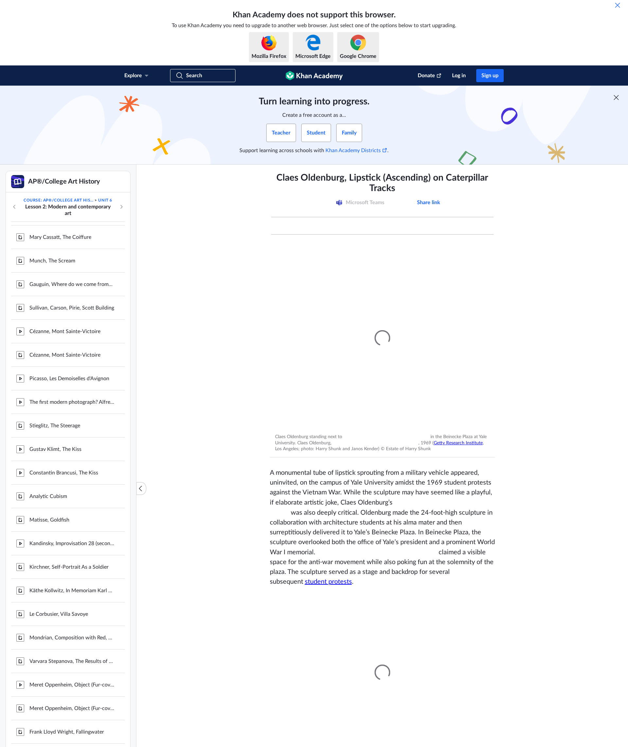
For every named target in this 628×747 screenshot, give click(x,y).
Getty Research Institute (449, 442)
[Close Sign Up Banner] (616, 97)
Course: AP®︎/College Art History (59, 200)
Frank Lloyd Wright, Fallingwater (66, 682)
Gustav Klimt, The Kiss (55, 399)
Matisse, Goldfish (49, 470)
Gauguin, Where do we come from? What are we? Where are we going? (71, 235)
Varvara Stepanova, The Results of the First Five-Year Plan (71, 611)
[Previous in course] (14, 207)
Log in (459, 75)
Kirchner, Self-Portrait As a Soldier (69, 517)
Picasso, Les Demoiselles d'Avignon (69, 329)
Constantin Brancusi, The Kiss (63, 423)
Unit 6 (105, 200)
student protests (328, 580)
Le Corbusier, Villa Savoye (58, 564)
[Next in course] (121, 207)
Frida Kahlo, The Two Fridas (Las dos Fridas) (71, 706)
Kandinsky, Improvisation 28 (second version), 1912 (71, 494)
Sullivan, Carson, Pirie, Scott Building (71, 258)
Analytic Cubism (48, 447)
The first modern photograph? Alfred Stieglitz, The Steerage (71, 352)
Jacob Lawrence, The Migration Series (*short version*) (71, 729)
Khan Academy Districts (353, 150)
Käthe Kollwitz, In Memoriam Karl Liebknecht (71, 541)
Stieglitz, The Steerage (54, 376)
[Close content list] (141, 488)
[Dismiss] (617, 5)
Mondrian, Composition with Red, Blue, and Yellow (71, 588)
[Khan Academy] (314, 75)
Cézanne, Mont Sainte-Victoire (64, 282)
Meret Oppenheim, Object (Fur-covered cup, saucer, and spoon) (71, 635)
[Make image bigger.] (382, 338)
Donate (426, 75)
